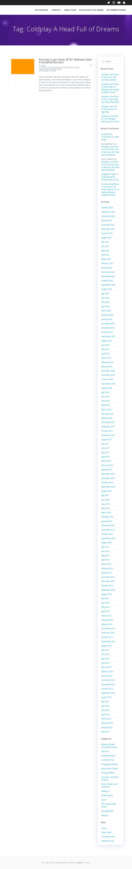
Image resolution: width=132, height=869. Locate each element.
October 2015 (107, 534)
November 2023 (108, 216)
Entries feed (106, 832)
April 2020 (105, 306)
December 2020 (108, 272)
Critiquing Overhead (109, 764)
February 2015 (107, 568)
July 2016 (105, 495)
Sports (59, 69)
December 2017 (108, 422)
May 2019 (105, 349)
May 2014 (105, 607)
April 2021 (105, 255)
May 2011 (105, 731)
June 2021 (105, 246)
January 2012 (106, 727)
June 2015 (105, 551)
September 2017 (108, 435)
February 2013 (107, 671)
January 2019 (106, 366)
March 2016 (106, 512)
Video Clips (70, 10)
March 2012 (106, 718)
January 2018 (106, 418)
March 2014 (106, 615)
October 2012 (107, 688)
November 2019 (108, 328)
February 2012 (107, 723)
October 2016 (107, 482)
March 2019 (106, 358)
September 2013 (108, 641)
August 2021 (106, 237)
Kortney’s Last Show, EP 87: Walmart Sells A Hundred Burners (65, 61)
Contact (56, 10)
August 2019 (106, 340)
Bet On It (105, 751)
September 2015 (108, 538)
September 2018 (108, 383)
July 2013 (105, 650)
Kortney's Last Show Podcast (63, 67)
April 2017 (105, 456)
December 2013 (108, 628)
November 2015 (108, 529)
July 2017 (105, 444)
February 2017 (107, 465)
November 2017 (108, 426)
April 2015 (105, 559)
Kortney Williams (108, 773)
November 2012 (108, 684)
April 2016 (105, 508)
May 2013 (105, 658)
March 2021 (106, 259)
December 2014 (108, 577)
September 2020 (108, 285)
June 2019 (105, 345)
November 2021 (108, 229)
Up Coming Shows (116, 10)
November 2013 (108, 632)
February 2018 (107, 413)
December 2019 (108, 323)
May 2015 (105, 555)
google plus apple (108, 174)
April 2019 (105, 353)
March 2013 (106, 667)
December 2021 (108, 225)
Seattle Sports (107, 795)
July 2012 (105, 701)
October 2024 (107, 207)
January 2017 (106, 469)
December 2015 (108, 525)
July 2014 (105, 598)
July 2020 (105, 293)
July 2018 (105, 392)
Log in (103, 828)
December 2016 (108, 474)
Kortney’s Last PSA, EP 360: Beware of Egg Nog (109, 109)
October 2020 (107, 280)
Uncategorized (107, 811)
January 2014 (106, 624)
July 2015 (105, 547)
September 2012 (108, 693)
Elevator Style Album (91, 10)
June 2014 (105, 602)
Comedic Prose (46, 67)
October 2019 (107, 332)
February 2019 (107, 362)
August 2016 (106, 491)
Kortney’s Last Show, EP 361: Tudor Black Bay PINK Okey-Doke (110, 99)
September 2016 (108, 486)
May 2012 (105, 710)
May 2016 (105, 504)
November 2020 (108, 276)
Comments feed (108, 836)
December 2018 (108, 371)
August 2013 (106, 645)
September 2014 (108, 590)
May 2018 (105, 401)
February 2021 (107, 263)
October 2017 (107, 431)
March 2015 (106, 564)
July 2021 (105, 242)
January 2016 (106, 521)
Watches (105, 815)
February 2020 (107, 315)
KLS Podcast (41, 10)
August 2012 (106, 697)
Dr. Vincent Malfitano (110, 184)
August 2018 (106, 388)
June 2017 (105, 448)
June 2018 (105, 396)
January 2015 (106, 572)
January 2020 (106, 319)
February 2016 (107, 517)
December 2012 (108, 680)
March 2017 (106, 461)
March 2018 (106, 409)
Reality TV (105, 791)
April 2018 (105, 405)
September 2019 (108, 336)
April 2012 (105, 714)
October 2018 (107, 379)
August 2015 (106, 542)
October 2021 (107, 233)
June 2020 (105, 298)
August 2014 (106, 594)
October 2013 (107, 637)
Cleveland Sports (108, 755)
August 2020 (106, 289)
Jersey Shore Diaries (109, 768)
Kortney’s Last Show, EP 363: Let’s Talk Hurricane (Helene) (110, 77)
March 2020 (106, 310)
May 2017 (105, 452)
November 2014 (108, 581)
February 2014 (107, 620)
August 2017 (106, 439)
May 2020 (105, 302)
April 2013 (105, 663)
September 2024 (108, 212)
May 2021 (105, 250)
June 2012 (105, 706)
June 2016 (105, 499)
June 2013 (105, 654)
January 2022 (106, 220)
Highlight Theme (83, 862)
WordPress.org (107, 841)
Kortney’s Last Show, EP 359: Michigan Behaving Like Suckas (110, 119)
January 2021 (106, 267)
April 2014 (105, 611)
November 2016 (108, 478)
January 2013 (106, 675)
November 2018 (108, 375)
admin (43, 65)
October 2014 (107, 585)
